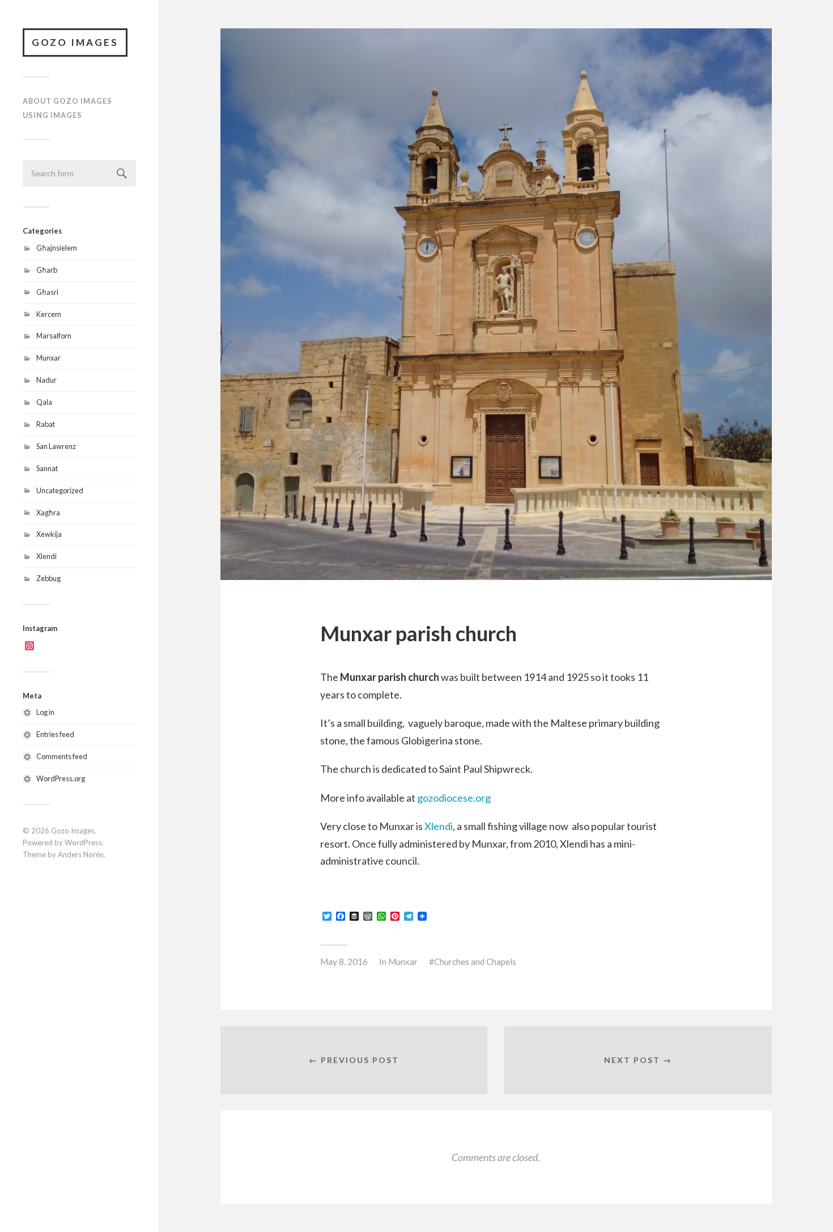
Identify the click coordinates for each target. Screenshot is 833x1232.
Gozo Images (75, 42)
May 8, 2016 (344, 961)
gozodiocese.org (454, 797)
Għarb (46, 269)
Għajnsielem (56, 247)
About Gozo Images (67, 100)
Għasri (47, 292)
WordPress (83, 842)
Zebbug (48, 578)
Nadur (46, 379)
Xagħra (48, 512)
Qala (44, 402)
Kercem (48, 314)
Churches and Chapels (475, 961)
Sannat (47, 468)
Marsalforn (53, 335)
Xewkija (49, 534)
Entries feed (55, 734)
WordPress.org (60, 778)
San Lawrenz (56, 446)
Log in (45, 712)
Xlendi (46, 556)
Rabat (45, 424)
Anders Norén (81, 854)
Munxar (48, 357)
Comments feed (61, 756)
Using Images (52, 115)
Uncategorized (59, 490)
